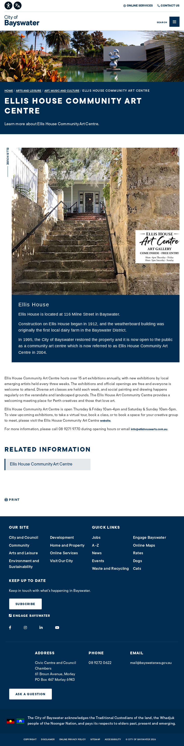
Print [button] (14, 500)
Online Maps (144, 546)
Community (19, 546)
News (97, 553)
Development (62, 538)
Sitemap (95, 739)
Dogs (137, 561)
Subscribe (25, 604)
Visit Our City (61, 561)
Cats (137, 569)
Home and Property (67, 546)
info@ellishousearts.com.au (149, 429)
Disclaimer (48, 739)
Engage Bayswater (149, 538)
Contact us (170, 5)
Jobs (96, 538)
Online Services (140, 5)
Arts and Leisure (23, 553)
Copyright (30, 739)
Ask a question (30, 694)
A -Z (95, 546)
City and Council (23, 538)
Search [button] (162, 22)
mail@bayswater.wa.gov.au (151, 663)
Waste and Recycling (110, 569)
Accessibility (113, 739)
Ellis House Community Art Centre (41, 464)
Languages (18, 5)
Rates (138, 553)
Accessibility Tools (8, 5)
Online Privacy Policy (72, 739)
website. (105, 420)
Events (98, 561)
